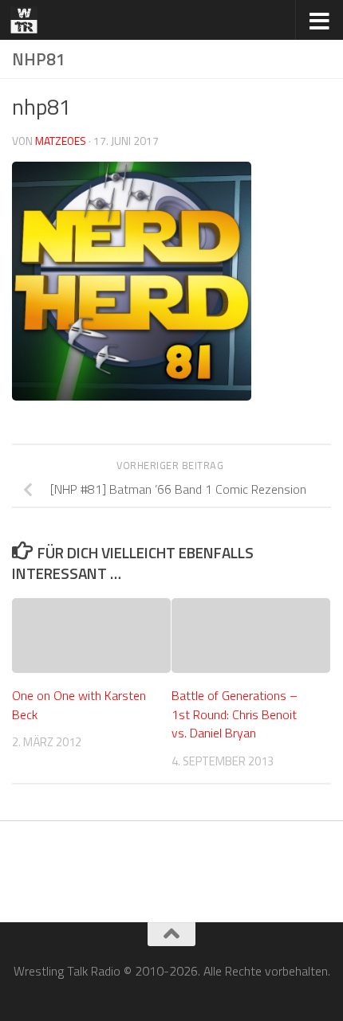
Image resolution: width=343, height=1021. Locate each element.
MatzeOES (60, 140)
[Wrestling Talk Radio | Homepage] (28, 19)
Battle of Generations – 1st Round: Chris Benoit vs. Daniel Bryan (235, 714)
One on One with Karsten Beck (79, 705)
